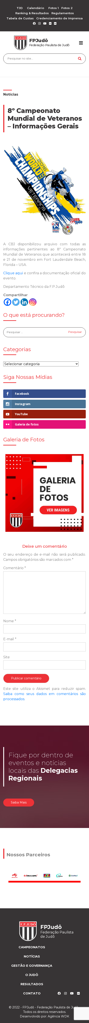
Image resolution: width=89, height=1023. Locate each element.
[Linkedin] (24, 302)
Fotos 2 (67, 8)
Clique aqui (13, 273)
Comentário (14, 568)
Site (6, 657)
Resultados (32, 984)
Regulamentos (62, 13)
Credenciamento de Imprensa (59, 18)
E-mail (9, 639)
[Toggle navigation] (81, 43)
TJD (20, 8)
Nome (9, 621)
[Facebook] (7, 302)
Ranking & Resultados (32, 13)
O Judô (31, 975)
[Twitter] (16, 302)
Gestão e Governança (31, 966)
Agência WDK (58, 1016)
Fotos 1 (53, 8)
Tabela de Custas (20, 18)
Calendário (35, 8)
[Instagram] (33, 302)
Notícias (10, 94)
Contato (32, 993)
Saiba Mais (19, 802)
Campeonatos (32, 947)
